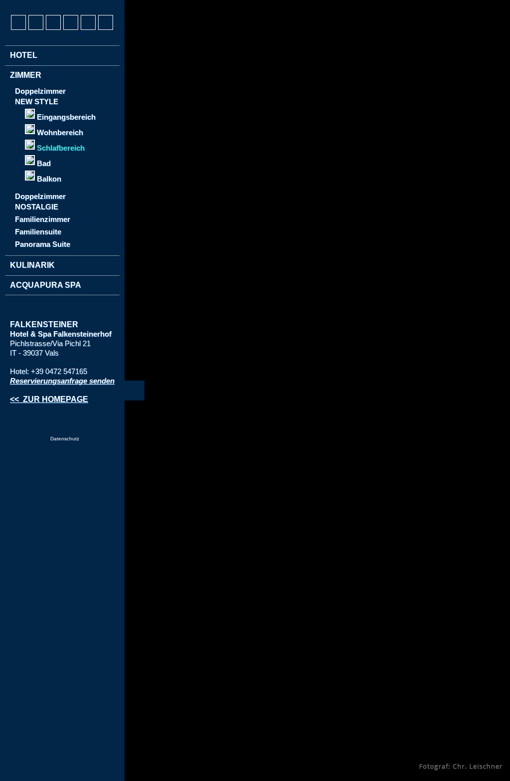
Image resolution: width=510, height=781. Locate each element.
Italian (54, 5)
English (36, 5)
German (17, 5)
